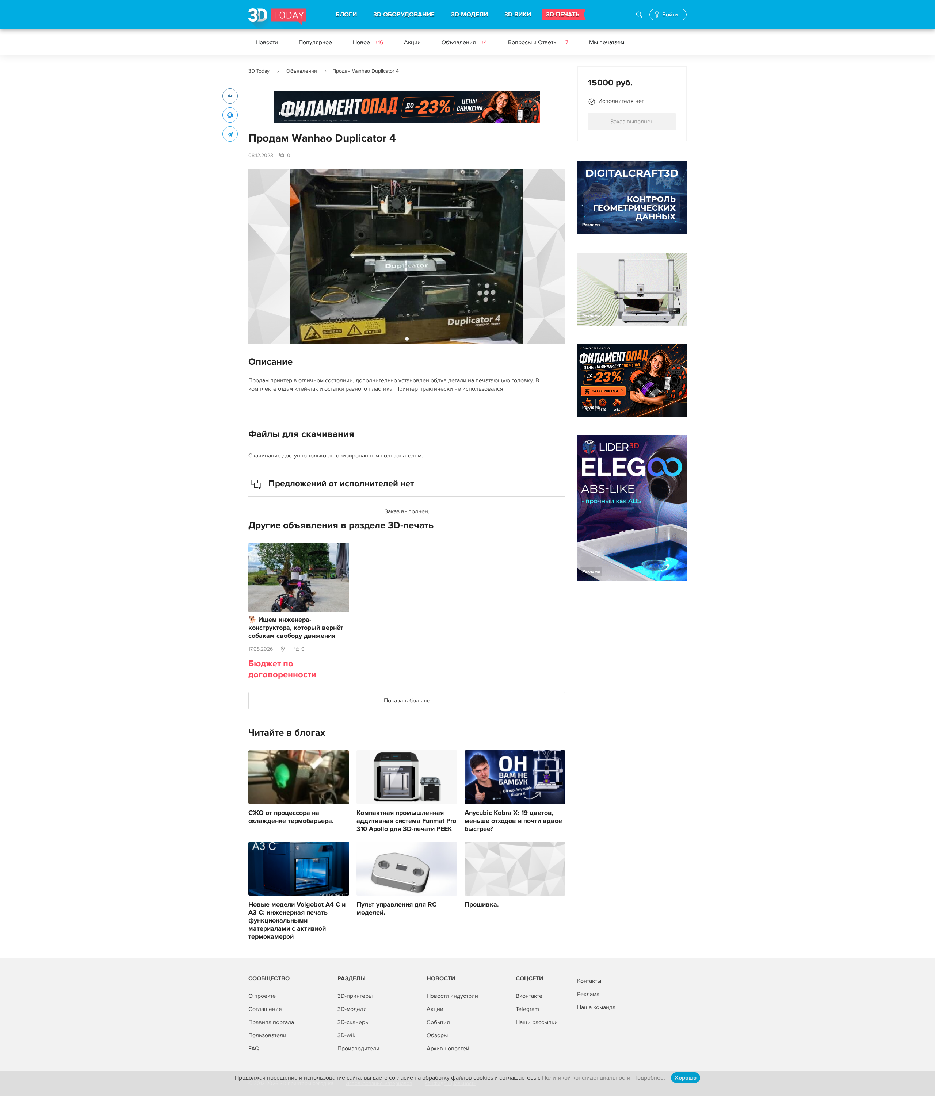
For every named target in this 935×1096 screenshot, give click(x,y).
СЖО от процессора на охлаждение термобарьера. (291, 817)
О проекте (262, 996)
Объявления (464, 42)
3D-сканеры (353, 1022)
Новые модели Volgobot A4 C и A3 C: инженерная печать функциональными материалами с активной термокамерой (297, 921)
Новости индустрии (452, 996)
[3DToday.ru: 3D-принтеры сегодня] (277, 18)
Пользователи (267, 1035)
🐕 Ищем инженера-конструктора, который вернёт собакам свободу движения (295, 628)
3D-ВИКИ (517, 14)
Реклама (288, 113)
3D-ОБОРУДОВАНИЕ (404, 14)
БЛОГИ (346, 14)
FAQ (253, 1048)
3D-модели (352, 1009)
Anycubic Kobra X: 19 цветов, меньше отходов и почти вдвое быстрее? (513, 821)
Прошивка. (482, 905)
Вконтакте (529, 996)
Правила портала (271, 1022)
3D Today (259, 71)
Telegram (527, 1009)
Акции (412, 42)
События (438, 1022)
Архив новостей (448, 1048)
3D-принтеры (355, 996)
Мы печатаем (606, 42)
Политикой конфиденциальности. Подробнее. (603, 1077)
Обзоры (437, 1035)
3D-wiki (347, 1035)
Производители (358, 1048)
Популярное (315, 42)
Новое (368, 42)
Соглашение (265, 1009)
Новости (267, 42)
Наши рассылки (537, 1022)
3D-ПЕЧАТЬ (563, 14)
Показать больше (407, 700)
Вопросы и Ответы (538, 42)
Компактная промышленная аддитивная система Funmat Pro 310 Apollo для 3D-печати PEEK (406, 821)
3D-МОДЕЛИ (469, 14)
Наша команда (596, 1007)
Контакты (589, 981)
